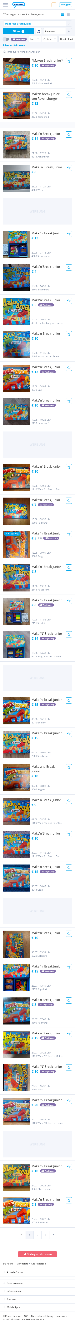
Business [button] (12, 1299)
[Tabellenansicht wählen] (69, 14)
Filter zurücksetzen (14, 45)
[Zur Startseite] (18, 5)
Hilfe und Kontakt (12, 1316)
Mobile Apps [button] (13, 1307)
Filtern (18, 31)
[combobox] (34, 23)
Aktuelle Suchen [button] (15, 1272)
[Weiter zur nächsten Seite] (53, 1235)
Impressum (61, 1316)
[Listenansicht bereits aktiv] (63, 14)
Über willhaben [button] (15, 1283)
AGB (26, 1316)
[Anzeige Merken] (69, 61)
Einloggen (66, 4)
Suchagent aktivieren (39, 1254)
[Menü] (5, 5)
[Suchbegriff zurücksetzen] (69, 23)
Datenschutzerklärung (42, 1316)
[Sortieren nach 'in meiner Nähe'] (39, 31)
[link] (22, 1235)
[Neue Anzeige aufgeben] (54, 5)
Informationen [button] (14, 1291)
